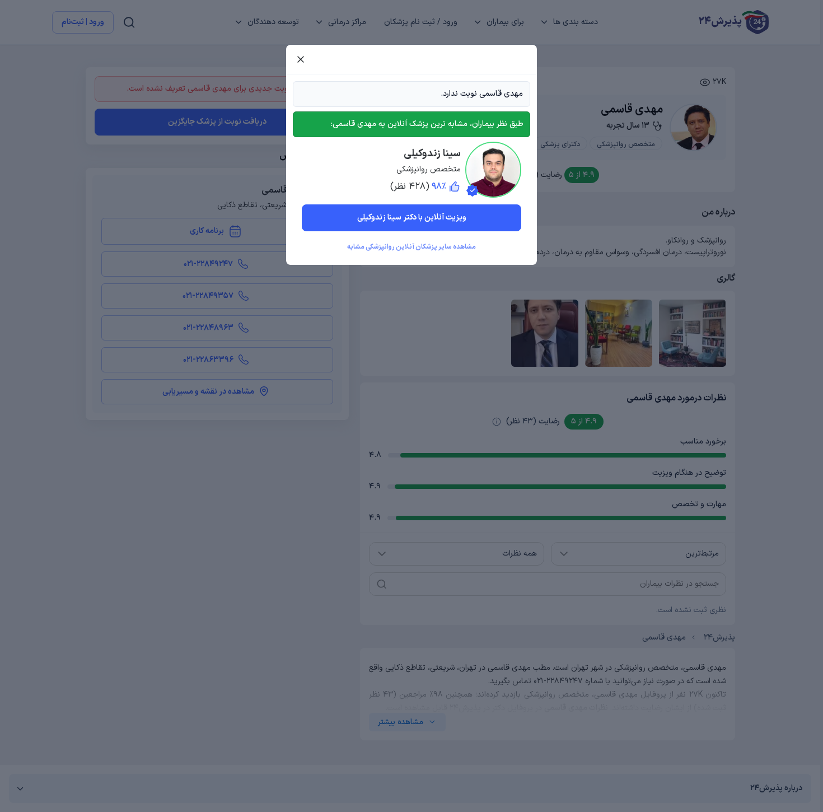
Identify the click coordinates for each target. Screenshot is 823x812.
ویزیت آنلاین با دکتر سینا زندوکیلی (411, 217)
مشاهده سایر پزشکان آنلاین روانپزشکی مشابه (411, 247)
